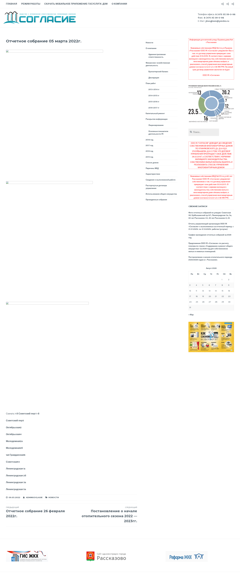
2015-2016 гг (153, 102)
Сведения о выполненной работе (160, 180)
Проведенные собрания (156, 200)
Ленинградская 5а (16, 489)
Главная (11, 3)
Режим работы (30, 3)
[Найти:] (203, 132)
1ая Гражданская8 (15, 455)
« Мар (191, 315)
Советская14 (13, 462)
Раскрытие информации (157, 119)
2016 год (149, 151)
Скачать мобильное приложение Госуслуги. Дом (76, 3)
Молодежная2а (14, 441)
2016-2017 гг (153, 108)
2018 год (149, 140)
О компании (119, 3)
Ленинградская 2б (16, 475)
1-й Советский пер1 (25, 413)
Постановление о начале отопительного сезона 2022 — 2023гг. (109, 514)
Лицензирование (155, 125)
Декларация (153, 78)
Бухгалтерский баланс (158, 72)
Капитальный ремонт (155, 113)
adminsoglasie (34, 497)
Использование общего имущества (161, 194)
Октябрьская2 (14, 427)
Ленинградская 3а (16, 482)
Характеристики (153, 174)
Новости (53, 497)
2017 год (149, 145)
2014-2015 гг (153, 96)
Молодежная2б (14, 448)
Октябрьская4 (14, 434)
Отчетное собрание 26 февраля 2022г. (35, 512)
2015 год (149, 157)
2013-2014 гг (153, 89)
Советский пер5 (15, 420)
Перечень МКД (152, 168)
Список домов (152, 163)
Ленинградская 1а (15, 468)
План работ (151, 83)
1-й (37, 413)
